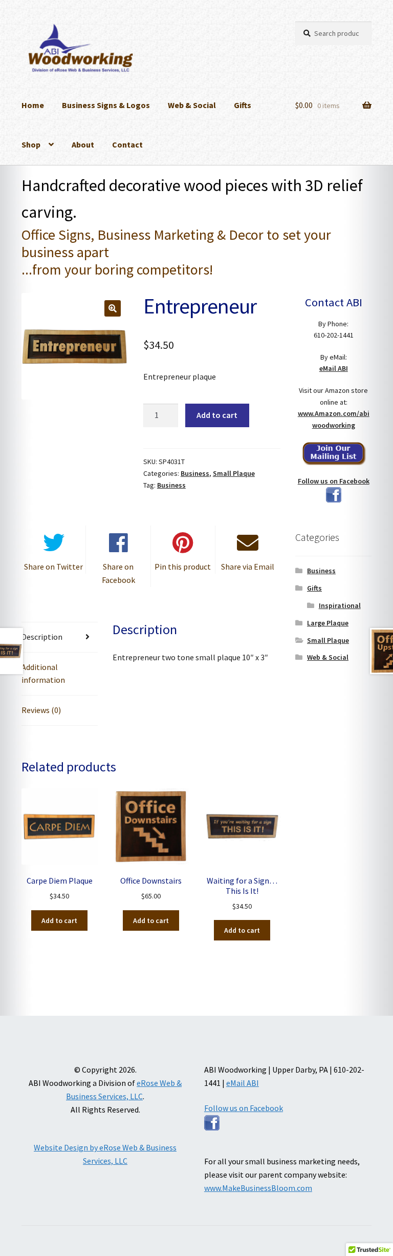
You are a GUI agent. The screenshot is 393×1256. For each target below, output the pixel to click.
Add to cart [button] (59, 920)
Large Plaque (327, 622)
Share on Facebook (118, 573)
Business (195, 473)
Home (32, 105)
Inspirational (340, 605)
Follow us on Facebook (333, 481)
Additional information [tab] (43, 673)
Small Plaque (234, 473)
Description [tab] (41, 637)
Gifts (242, 105)
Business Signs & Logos (106, 105)
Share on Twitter (53, 566)
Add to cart (216, 415)
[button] (112, 308)
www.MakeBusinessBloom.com (258, 1188)
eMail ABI (333, 368)
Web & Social (192, 105)
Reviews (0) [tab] (41, 710)
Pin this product (183, 566)
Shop (30, 144)
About (83, 144)
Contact (127, 144)
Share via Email (247, 566)
